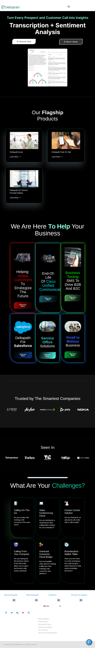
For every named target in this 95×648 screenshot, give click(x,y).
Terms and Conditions (45, 627)
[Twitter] (11, 612)
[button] (14, 600)
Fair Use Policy (43, 630)
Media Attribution (43, 619)
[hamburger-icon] (68, 7)
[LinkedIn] (17, 612)
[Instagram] (28, 612)
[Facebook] (6, 612)
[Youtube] (23, 612)
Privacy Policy (43, 621)
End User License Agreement (47, 633)
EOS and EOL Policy (44, 624)
